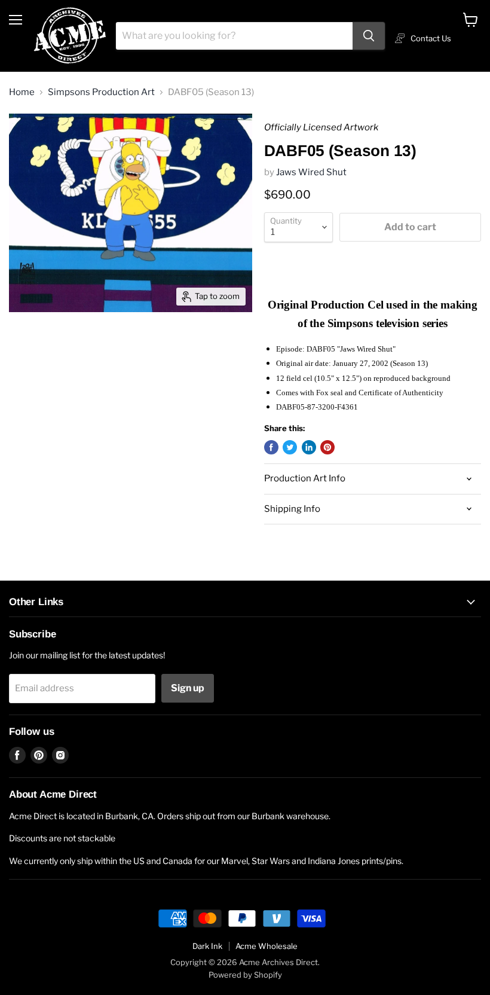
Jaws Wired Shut (311, 172)
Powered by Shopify (245, 974)
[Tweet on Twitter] (290, 447)
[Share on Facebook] (271, 447)
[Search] (369, 36)
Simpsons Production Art (101, 92)
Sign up (187, 688)
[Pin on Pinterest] (327, 447)
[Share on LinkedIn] (309, 447)
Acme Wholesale (266, 946)
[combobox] (234, 36)
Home (22, 92)
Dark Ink (207, 946)
